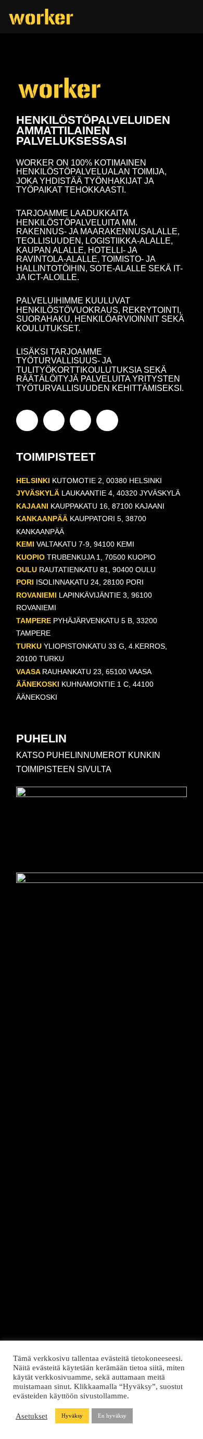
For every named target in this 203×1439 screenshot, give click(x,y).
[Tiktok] (107, 420)
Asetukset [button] (31, 1416)
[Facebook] (26, 420)
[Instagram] (54, 420)
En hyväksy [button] (112, 1415)
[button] (187, 17)
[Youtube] (80, 420)
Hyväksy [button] (72, 1415)
